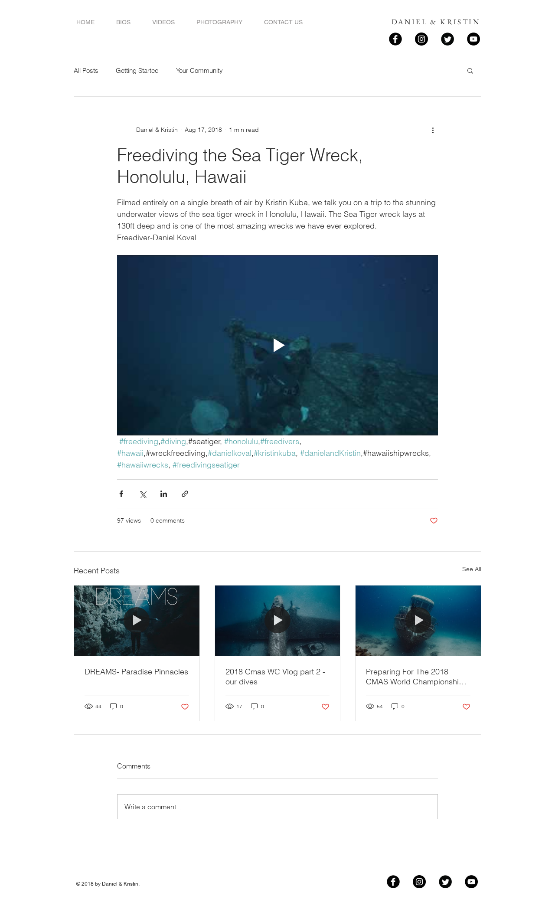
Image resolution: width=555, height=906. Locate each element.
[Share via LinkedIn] (164, 494)
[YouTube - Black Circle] (473, 39)
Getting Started (137, 70)
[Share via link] (185, 494)
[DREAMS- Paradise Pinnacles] (136, 620)
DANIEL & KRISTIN (436, 21)
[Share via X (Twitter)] (142, 494)
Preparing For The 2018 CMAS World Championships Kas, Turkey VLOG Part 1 (416, 677)
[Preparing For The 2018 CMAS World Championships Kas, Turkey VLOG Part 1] (418, 620)
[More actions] (433, 129)
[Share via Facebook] (121, 494)
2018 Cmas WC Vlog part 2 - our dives (275, 677)
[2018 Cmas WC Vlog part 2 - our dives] (277, 620)
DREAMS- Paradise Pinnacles (136, 672)
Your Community (199, 70)
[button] (470, 70)
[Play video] (277, 345)
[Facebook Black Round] (395, 39)
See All (471, 569)
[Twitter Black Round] (447, 39)
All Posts (86, 70)
